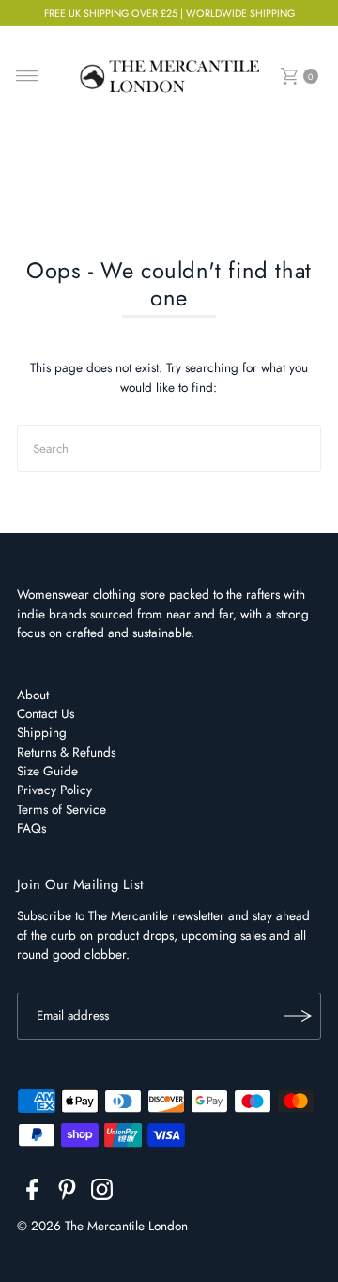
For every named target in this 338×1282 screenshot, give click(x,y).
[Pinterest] (67, 1193)
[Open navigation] (27, 76)
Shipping (42, 732)
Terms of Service (61, 809)
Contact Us (45, 713)
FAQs (31, 828)
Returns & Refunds (66, 752)
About (33, 694)
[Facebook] (32, 1193)
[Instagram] (102, 1193)
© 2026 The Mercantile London (102, 1225)
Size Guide (47, 770)
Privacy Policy (54, 789)
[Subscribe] (297, 1016)
